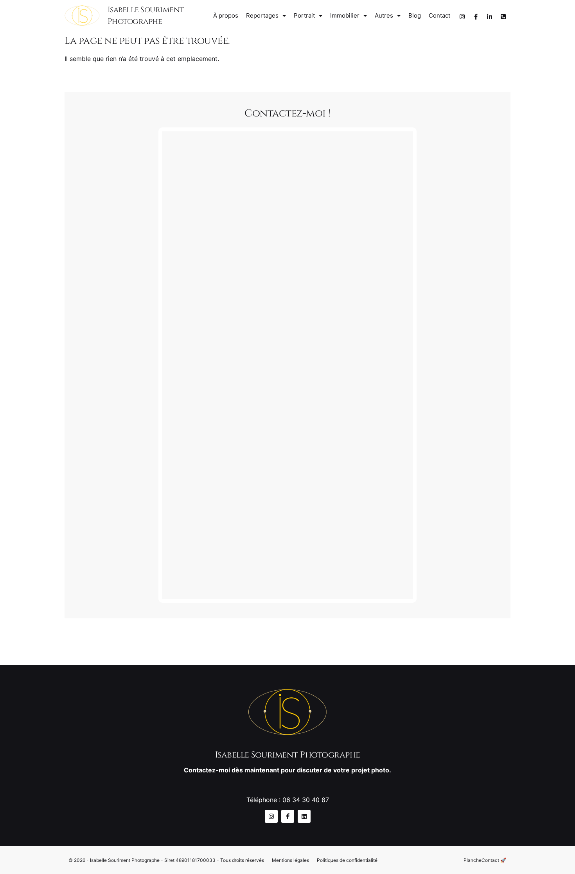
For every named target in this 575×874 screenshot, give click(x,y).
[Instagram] (462, 17)
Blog (414, 15)
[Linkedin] (304, 816)
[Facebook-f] (476, 17)
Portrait (304, 15)
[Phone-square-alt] (503, 17)
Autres (384, 15)
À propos (225, 15)
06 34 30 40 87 (305, 800)
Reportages (262, 15)
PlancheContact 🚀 (485, 860)
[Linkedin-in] (489, 17)
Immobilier (344, 15)
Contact (439, 15)
